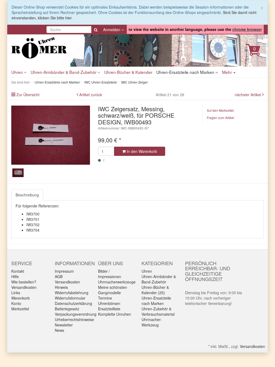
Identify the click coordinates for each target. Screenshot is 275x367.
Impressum (64, 271)
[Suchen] (95, 29)
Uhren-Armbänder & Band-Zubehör (64, 72)
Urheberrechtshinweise (74, 319)
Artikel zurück (90, 94)
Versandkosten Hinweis (67, 284)
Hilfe (15, 276)
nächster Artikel (248, 94)
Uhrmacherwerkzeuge (117, 282)
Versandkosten (24, 287)
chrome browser (247, 29)
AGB (59, 276)
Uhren (17, 72)
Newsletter (64, 325)
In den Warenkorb (141, 151)
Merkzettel (20, 308)
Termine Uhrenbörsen (109, 300)
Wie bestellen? (23, 282)
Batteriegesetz (67, 308)
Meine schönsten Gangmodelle (112, 290)
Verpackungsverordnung (75, 314)
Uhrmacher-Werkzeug (152, 322)
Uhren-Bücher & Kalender (128, 72)
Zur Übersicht (27, 94)
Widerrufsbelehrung (71, 292)
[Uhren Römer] (50, 48)
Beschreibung (27, 194)
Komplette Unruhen (114, 314)
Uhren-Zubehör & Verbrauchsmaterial (158, 311)
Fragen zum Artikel (220, 117)
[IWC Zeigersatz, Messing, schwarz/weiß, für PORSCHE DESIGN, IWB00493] (50, 135)
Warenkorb (20, 298)
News (59, 330)
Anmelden (112, 29)
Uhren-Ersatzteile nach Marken (185, 72)
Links (15, 292)
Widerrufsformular (70, 298)
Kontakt (17, 271)
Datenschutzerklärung (73, 303)
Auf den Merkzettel (220, 110)
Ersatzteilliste (109, 308)
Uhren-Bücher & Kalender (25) (155, 290)
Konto (16, 303)
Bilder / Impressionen (109, 273)
